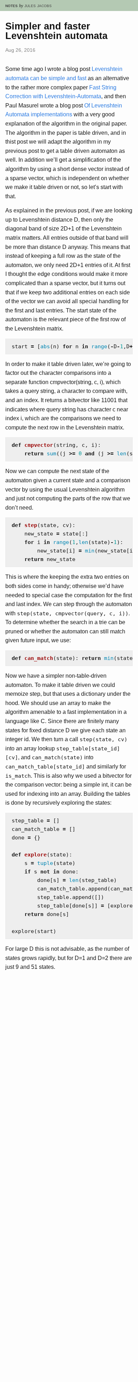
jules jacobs (38, 5)
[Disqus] (69, 1095)
